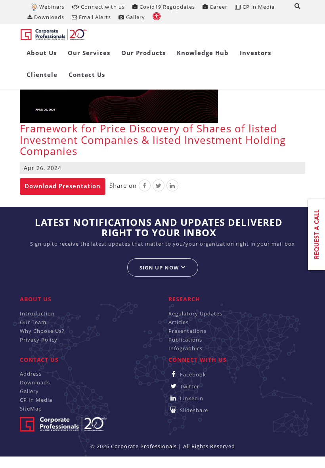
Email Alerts (94, 17)
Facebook (192, 374)
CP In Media (36, 399)
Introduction (37, 313)
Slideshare (193, 410)
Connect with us (102, 6)
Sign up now (160, 267)
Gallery (134, 17)
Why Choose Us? (42, 330)
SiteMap (31, 408)
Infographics (185, 348)
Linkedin (190, 398)
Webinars (52, 6)
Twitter (188, 386)
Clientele (42, 74)
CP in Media (258, 6)
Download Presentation (63, 186)
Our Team (33, 322)
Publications (185, 339)
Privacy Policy (38, 339)
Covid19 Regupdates (166, 6)
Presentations (187, 330)
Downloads (48, 17)
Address (31, 373)
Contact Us (87, 74)
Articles (178, 322)
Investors (255, 53)
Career (218, 6)
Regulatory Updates (195, 313)
